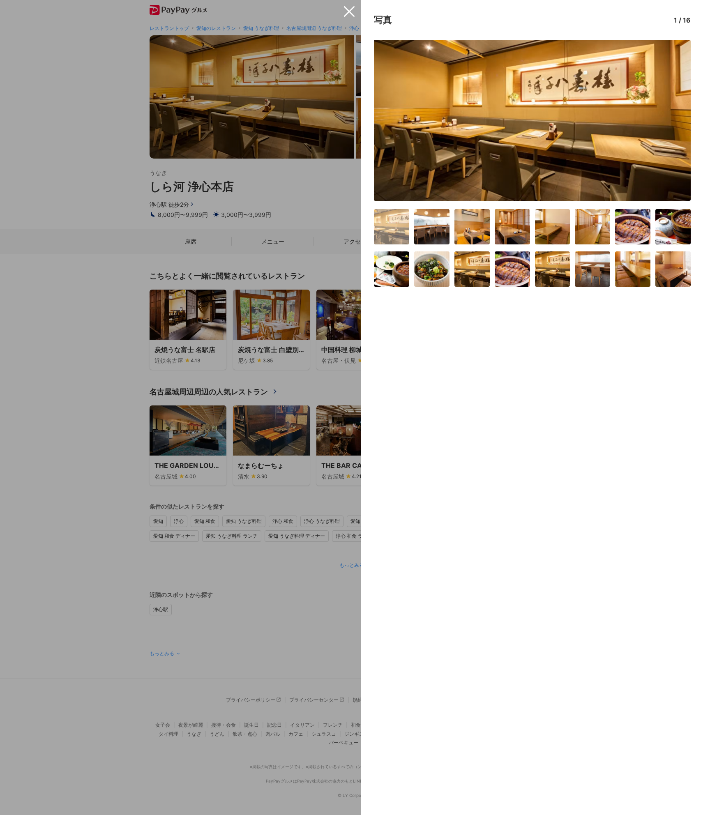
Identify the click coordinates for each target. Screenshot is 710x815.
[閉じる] (349, 11)
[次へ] (676, 120)
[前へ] (389, 120)
